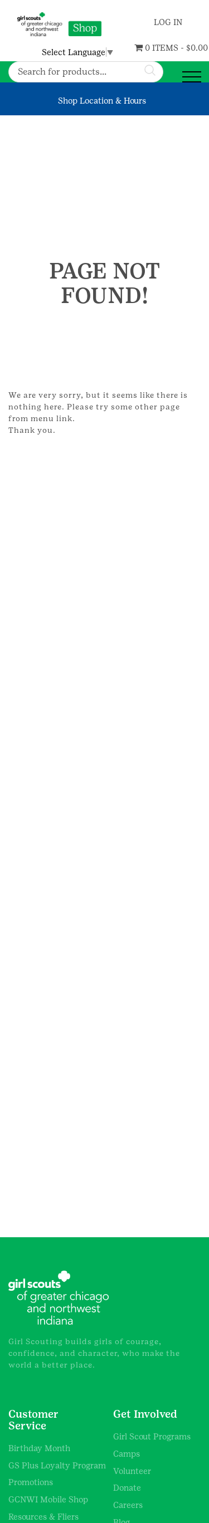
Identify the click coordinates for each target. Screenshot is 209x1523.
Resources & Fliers (43, 1516)
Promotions (30, 1482)
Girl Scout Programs (152, 1436)
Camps (126, 1453)
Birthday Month (39, 1448)
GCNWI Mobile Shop (48, 1499)
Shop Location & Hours (102, 100)
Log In (166, 22)
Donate (127, 1487)
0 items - (150, 47)
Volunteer (132, 1471)
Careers (128, 1505)
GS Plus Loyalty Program (57, 1465)
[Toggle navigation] (191, 77)
